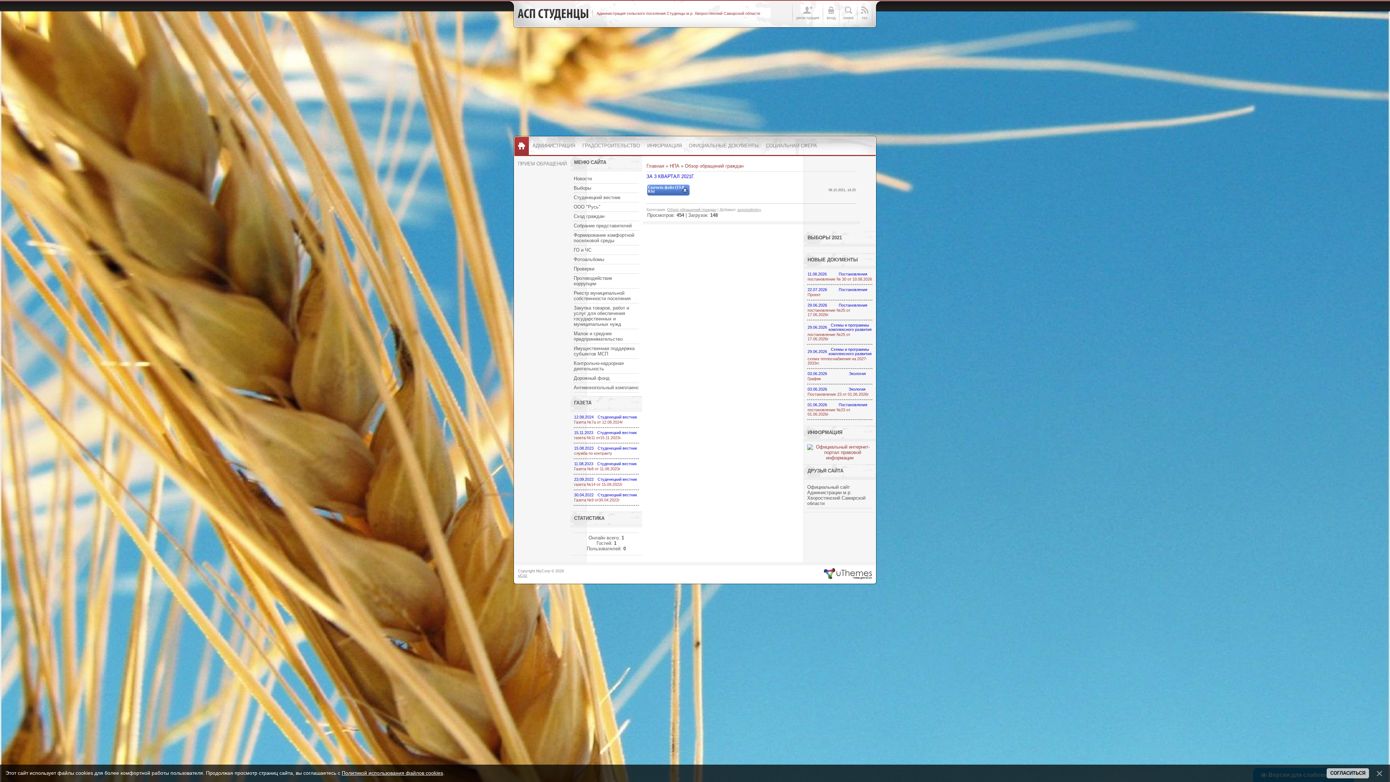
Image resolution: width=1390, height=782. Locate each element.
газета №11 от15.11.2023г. (598, 438)
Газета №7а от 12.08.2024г (598, 422)
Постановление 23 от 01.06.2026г (838, 394)
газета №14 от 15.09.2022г (598, 484)
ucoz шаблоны (848, 574)
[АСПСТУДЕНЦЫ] (553, 13)
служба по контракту (593, 453)
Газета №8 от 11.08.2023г (597, 469)
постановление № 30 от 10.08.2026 (840, 279)
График (814, 379)
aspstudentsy (749, 209)
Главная (655, 166)
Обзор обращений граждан (714, 166)
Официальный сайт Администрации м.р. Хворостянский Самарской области (836, 495)
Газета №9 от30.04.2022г (597, 500)
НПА (674, 166)
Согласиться (1347, 773)
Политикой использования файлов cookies (392, 773)
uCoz (522, 575)
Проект (814, 295)
